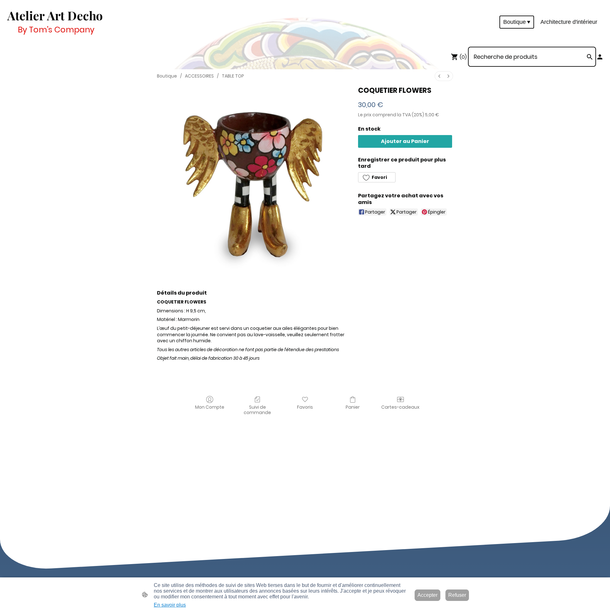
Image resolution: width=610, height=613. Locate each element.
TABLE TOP (233, 76)
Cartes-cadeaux (400, 407)
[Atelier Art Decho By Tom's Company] (55, 38)
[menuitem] (439, 76)
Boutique (167, 76)
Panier (353, 407)
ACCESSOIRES (199, 76)
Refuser (457, 595)
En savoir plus (170, 605)
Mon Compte (209, 407)
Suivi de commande (257, 409)
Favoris (305, 407)
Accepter (427, 595)
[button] (376, 177)
